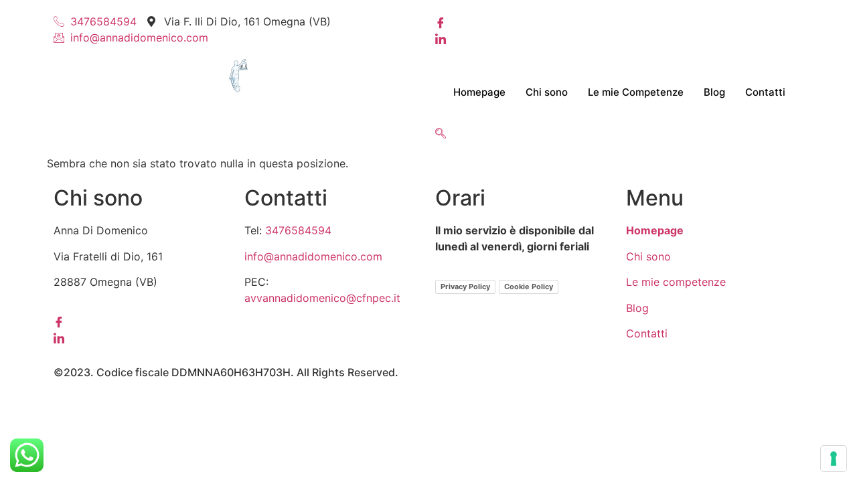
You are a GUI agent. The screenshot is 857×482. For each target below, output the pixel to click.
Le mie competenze (676, 282)
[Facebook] (619, 21)
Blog (714, 92)
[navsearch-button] (440, 134)
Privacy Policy (465, 286)
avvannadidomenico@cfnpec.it (322, 298)
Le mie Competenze (636, 92)
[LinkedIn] (619, 37)
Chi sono (547, 92)
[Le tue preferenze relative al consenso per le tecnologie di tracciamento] (833, 458)
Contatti (765, 92)
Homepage (479, 92)
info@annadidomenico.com (313, 256)
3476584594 (298, 230)
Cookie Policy (528, 286)
